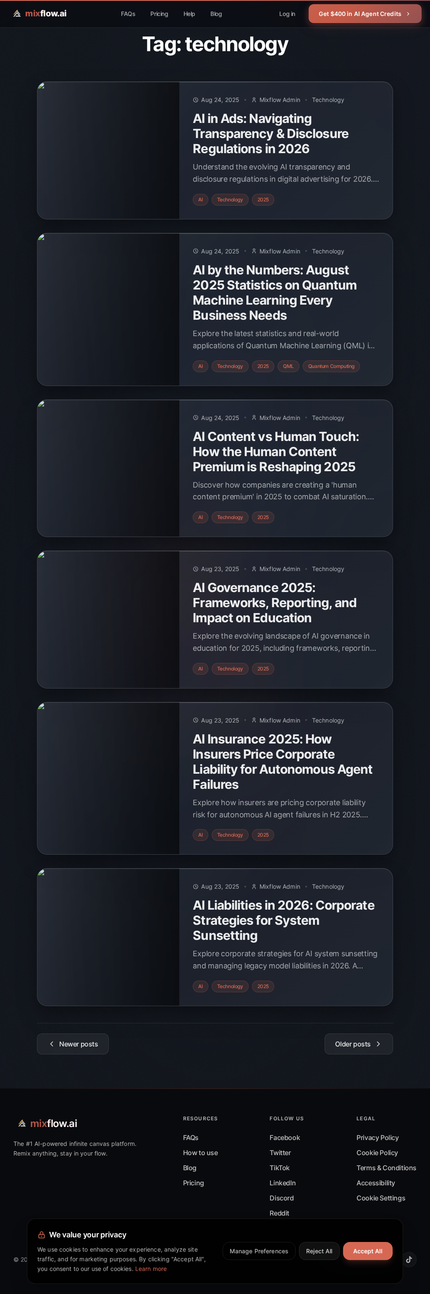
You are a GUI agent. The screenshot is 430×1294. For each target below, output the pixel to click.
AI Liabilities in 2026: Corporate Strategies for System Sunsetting (283, 920)
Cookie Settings (381, 1198)
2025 (263, 199)
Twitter (280, 1152)
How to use (200, 1152)
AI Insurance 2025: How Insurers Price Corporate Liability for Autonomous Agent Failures (282, 761)
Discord (282, 1198)
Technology (328, 99)
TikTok (280, 1168)
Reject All (319, 1251)
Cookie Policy (377, 1152)
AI (200, 199)
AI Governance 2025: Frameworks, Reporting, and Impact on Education (275, 602)
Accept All (368, 1251)
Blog (216, 13)
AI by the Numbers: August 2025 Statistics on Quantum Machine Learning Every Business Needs (275, 292)
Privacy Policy (378, 1137)
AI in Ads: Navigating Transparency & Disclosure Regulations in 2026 (271, 133)
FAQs (128, 13)
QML (288, 366)
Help (189, 13)
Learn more (151, 1268)
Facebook (285, 1137)
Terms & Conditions (387, 1168)
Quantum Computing (331, 366)
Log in (287, 13)
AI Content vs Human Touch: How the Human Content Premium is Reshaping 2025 (276, 451)
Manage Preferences (259, 1251)
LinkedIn (283, 1183)
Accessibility (376, 1183)
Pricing (159, 13)
